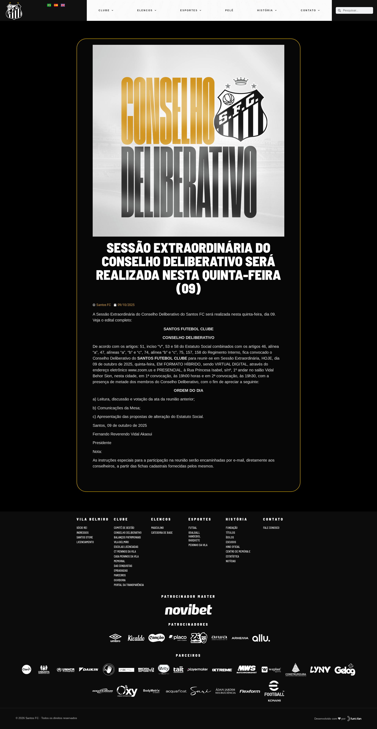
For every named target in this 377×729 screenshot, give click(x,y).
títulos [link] (230, 532)
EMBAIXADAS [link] (121, 570)
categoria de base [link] (162, 532)
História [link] (265, 10)
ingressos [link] (83, 532)
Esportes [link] (189, 10)
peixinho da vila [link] (197, 545)
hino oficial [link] (233, 546)
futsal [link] (192, 527)
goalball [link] (194, 532)
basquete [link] (194, 540)
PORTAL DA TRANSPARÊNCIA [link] (129, 585)
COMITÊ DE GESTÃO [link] (124, 527)
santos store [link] (85, 537)
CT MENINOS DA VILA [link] (125, 551)
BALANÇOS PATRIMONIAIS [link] (127, 537)
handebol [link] (194, 536)
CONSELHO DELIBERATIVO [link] (128, 532)
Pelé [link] (229, 10)
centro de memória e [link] (238, 551)
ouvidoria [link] (119, 580)
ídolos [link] (230, 537)
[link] (15, 11)
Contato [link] (308, 10)
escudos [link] (231, 542)
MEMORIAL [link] (119, 561)
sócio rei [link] (82, 527)
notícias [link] (231, 561)
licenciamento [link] (85, 542)
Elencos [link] (145, 10)
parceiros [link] (120, 575)
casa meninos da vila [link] (126, 556)
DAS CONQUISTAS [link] (123, 565)
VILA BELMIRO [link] (121, 542)
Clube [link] (104, 10)
